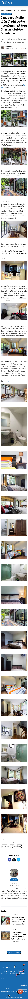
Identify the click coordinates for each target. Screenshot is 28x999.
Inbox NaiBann (22, 989)
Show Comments (14, 952)
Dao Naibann (8, 46)
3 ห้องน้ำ (11, 843)
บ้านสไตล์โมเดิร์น (6, 846)
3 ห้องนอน (4, 843)
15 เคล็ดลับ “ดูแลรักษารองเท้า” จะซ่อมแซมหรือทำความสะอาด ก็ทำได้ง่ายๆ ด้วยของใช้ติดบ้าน (18, 921)
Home (2, 10)
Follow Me (14, 879)
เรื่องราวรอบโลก (10, 10)
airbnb (6, 381)
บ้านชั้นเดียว (19, 843)
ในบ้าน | (6, 2)
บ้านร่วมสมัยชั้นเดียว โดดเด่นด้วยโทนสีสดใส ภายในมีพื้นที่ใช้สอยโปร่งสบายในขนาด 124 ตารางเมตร (18, 936)
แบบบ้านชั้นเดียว (17, 846)
